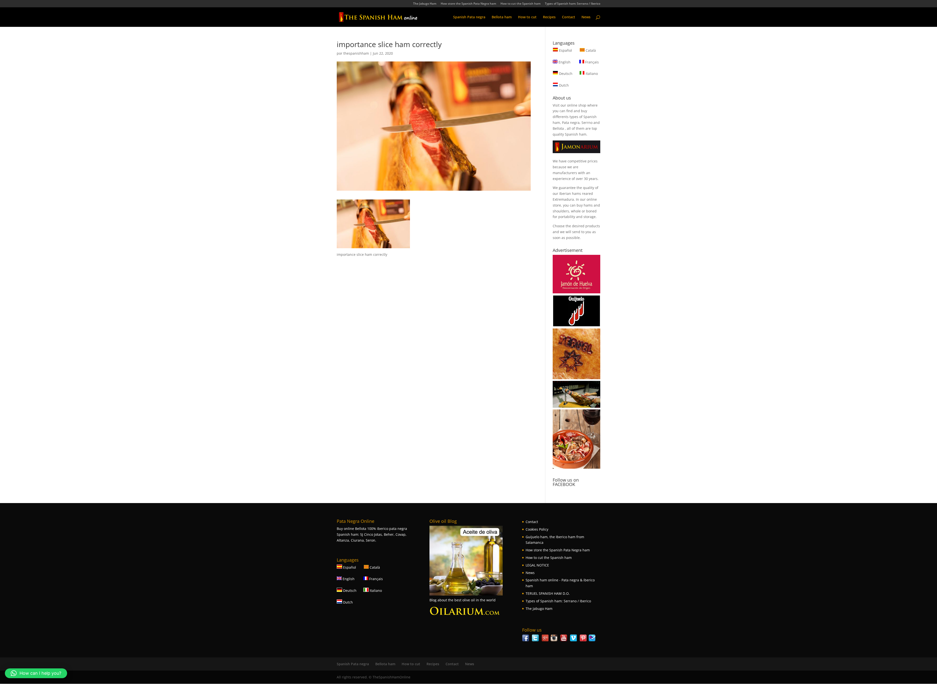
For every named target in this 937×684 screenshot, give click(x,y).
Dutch (563, 85)
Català (590, 50)
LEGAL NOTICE (537, 565)
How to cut (527, 17)
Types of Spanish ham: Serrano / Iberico (572, 4)
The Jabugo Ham (424, 4)
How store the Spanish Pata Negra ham (468, 4)
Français (591, 62)
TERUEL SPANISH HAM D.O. (548, 593)
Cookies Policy (537, 529)
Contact (568, 17)
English (564, 62)
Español (565, 50)
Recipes (549, 17)
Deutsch (565, 73)
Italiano (591, 73)
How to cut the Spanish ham (520, 4)
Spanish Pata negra (469, 17)
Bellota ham (502, 17)
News (586, 17)
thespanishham (356, 53)
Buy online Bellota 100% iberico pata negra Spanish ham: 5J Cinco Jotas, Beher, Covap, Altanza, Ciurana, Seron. (372, 534)
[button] (36, 673)
